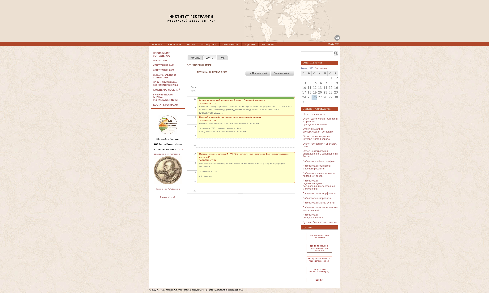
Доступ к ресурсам (165, 104)
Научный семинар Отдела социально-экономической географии (230, 117)
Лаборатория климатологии (318, 202)
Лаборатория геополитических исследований (320, 209)
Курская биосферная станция (320, 222)
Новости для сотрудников (161, 54)
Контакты (268, 44)
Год (222, 57)
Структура (174, 44)
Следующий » (281, 73)
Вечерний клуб (167, 197)
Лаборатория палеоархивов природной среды (319, 174)
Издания (250, 44)
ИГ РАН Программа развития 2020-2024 (165, 83)
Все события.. (321, 68)
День (211, 57)
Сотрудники (208, 44)
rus (337, 44)
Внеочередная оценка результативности (165, 97)
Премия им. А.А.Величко (167, 189)
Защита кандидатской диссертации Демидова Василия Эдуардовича (232, 100)
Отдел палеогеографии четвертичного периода (316, 137)
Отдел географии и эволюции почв (320, 145)
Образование (231, 44)
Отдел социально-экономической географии (318, 130)
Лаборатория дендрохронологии (313, 216)
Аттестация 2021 (163, 65)
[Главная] (179, 11)
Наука (191, 44)
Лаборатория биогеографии (318, 161)
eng (330, 44)
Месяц (195, 57)
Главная (157, 44)
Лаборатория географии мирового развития (316, 167)
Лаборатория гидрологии (317, 198)
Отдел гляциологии (314, 114)
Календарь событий (166, 90)
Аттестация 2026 (163, 70)
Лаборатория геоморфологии (319, 193)
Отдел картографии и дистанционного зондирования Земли (320, 154)
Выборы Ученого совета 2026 (164, 76)
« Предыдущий (258, 73)
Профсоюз (160, 60)
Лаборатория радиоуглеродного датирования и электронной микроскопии (319, 184)
